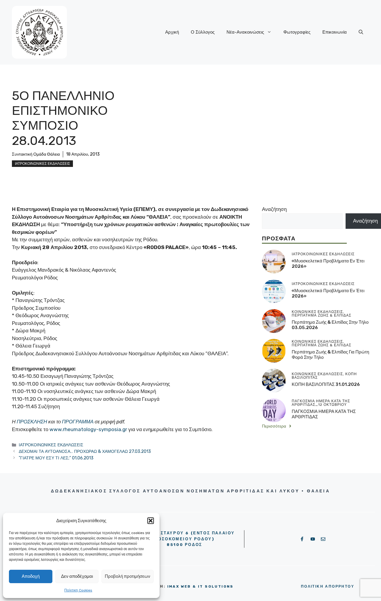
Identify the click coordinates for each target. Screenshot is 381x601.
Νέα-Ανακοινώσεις (245, 32)
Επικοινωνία (334, 32)
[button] (151, 521)
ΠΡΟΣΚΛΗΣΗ (32, 422)
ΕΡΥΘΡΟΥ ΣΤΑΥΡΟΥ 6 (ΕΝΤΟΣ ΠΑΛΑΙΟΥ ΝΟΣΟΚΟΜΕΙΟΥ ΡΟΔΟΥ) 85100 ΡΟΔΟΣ (184, 539)
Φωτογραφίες (296, 32)
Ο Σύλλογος (203, 32)
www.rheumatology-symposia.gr (88, 429)
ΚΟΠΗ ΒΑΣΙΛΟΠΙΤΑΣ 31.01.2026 (326, 384)
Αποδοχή (31, 576)
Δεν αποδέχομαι (77, 576)
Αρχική (172, 32)
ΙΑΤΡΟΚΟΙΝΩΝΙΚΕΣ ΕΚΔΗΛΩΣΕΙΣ (42, 164)
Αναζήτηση (274, 209)
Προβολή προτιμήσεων (127, 576)
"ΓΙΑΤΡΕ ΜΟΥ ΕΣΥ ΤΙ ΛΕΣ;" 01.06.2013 (56, 458)
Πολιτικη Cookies (78, 590)
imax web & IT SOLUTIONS (200, 586)
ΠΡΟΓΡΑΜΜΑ (77, 422)
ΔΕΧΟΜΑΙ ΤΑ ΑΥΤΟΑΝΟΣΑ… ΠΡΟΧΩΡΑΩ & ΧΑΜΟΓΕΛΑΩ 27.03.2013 (85, 451)
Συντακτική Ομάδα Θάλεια (36, 154)
